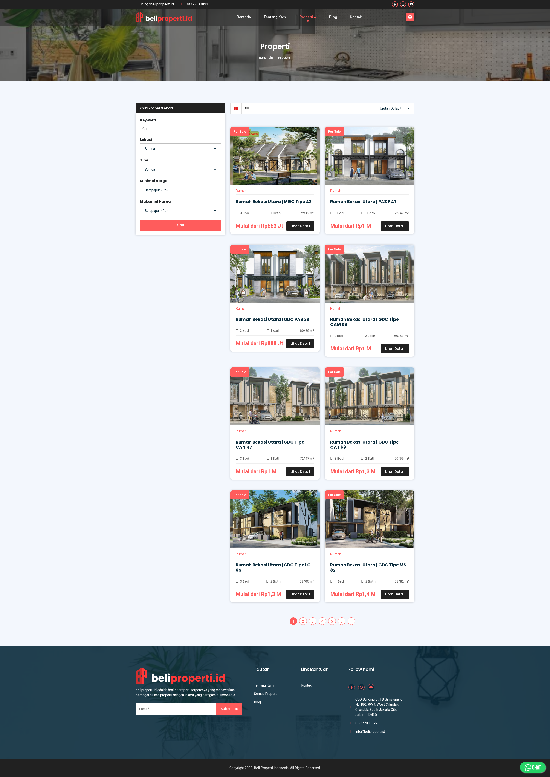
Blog (333, 17)
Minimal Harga (154, 180)
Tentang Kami (275, 17)
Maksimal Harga (155, 201)
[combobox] (180, 148)
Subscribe (229, 708)
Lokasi (146, 139)
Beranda (244, 17)
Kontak (356, 17)
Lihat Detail (300, 225)
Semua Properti (265, 694)
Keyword (148, 120)
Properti (306, 17)
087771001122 (197, 4)
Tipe (144, 160)
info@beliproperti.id (157, 4)
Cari (180, 225)
